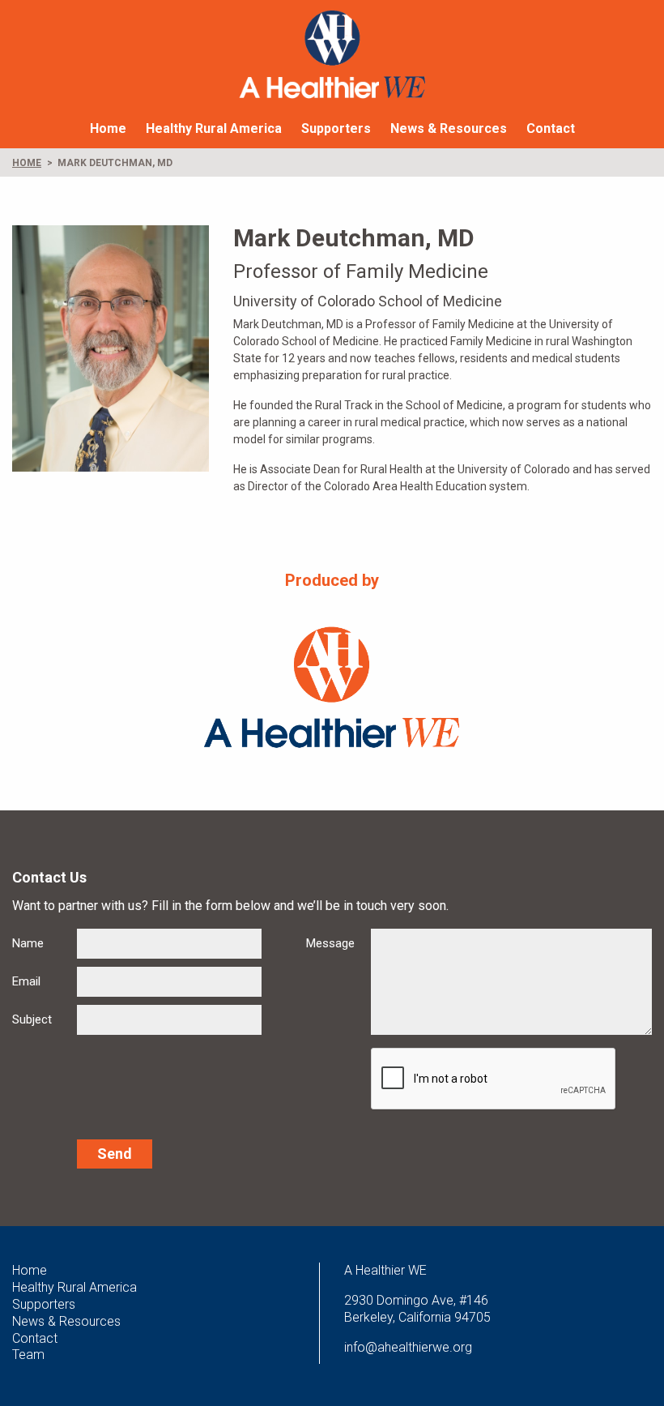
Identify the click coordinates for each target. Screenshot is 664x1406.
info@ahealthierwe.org (408, 1347)
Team (28, 1354)
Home (108, 128)
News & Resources (448, 128)
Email (26, 981)
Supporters (336, 128)
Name (28, 943)
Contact (550, 128)
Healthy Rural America (214, 128)
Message (330, 943)
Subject (32, 1019)
